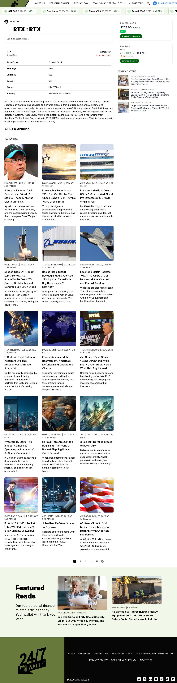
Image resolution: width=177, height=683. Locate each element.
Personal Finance (60, 3)
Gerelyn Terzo (119, 608)
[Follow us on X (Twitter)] (144, 679)
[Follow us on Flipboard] (173, 679)
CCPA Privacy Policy (123, 660)
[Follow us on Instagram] (161, 679)
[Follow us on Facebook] (139, 679)
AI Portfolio (136, 3)
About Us (84, 653)
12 (97, 561)
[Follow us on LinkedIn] (150, 679)
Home (71, 653)
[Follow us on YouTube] (156, 679)
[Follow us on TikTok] (167, 679)
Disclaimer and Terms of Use (155, 653)
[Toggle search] (148, 3)
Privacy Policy (98, 660)
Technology (81, 3)
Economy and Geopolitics (107, 3)
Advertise (146, 660)
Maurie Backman (65, 613)
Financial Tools (122, 653)
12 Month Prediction (131, 36)
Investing (39, 3)
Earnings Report (129, 61)
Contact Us (101, 653)
